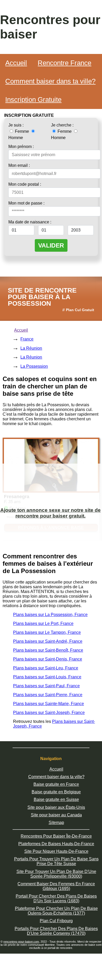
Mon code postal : (24, 184)
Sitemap (56, 822)
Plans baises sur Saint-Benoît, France (48, 650)
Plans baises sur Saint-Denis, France (47, 659)
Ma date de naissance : (29, 222)
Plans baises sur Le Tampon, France (47, 632)
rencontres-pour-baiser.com (21, 941)
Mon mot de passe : (26, 203)
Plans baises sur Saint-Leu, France (45, 668)
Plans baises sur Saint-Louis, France (47, 677)
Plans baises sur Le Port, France (43, 623)
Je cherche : (62, 125)
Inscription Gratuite (33, 99)
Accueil (16, 63)
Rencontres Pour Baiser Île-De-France (56, 836)
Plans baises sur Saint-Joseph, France (49, 712)
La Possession (34, 366)
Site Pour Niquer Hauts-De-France (56, 851)
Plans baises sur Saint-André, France (47, 641)
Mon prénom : (21, 146)
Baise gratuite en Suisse (56, 799)
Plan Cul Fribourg (56, 921)
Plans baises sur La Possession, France (50, 614)
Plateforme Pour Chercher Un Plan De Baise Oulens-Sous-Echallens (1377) (56, 910)
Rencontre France (64, 63)
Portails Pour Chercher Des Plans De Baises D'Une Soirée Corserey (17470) (56, 931)
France (26, 339)
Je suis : (16, 125)
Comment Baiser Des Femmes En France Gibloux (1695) (56, 886)
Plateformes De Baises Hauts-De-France (56, 844)
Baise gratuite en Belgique (56, 792)
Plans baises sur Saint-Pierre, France (47, 694)
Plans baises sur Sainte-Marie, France (48, 703)
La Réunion (31, 348)
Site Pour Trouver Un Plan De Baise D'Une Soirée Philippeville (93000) (56, 873)
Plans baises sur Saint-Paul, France (46, 686)
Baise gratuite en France (56, 784)
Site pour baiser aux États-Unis (56, 807)
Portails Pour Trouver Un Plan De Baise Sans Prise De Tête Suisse (56, 861)
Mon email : (19, 165)
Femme (22, 131)
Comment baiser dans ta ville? (50, 81)
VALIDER (51, 245)
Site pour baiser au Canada (56, 815)
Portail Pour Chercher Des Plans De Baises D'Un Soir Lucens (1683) (56, 898)
